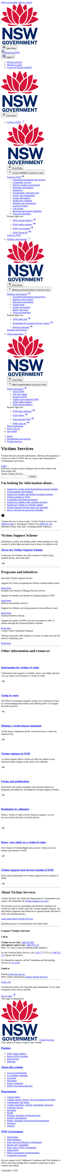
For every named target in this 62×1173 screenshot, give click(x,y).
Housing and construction (24, 203)
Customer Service (15, 1107)
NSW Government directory (20, 1086)
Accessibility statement (17, 1075)
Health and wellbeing (22, 200)
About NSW (18, 391)
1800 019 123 (46, 524)
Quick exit (6, 982)
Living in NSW (16, 177)
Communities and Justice (18, 1102)
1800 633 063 (7, 524)
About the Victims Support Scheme (22, 549)
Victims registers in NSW (15, 753)
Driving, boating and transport (26, 185)
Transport (11, 1123)
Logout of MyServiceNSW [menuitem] (19, 67)
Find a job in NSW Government (21, 1147)
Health (10, 1113)
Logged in (10, 57)
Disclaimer (12, 1080)
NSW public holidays (22, 402)
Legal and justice (20, 206)
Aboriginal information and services (29, 180)
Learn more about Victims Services (17, 919)
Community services (22, 182)
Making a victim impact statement (21, 725)
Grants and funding (21, 198)
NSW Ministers (14, 1139)
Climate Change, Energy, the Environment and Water (31, 1099)
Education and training (23, 187)
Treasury (11, 1126)
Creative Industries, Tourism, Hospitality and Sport (30, 1105)
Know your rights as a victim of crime (23, 842)
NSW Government (12, 1131)
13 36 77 (38, 952)
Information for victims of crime (20, 667)
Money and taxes (20, 310)
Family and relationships (24, 195)
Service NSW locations (17, 1056)
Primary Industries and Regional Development (28, 1120)
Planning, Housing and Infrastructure (24, 1115)
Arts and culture (20, 394)
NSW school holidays (23, 404)
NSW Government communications (23, 1153)
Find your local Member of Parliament (24, 1142)
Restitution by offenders (15, 809)
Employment (18, 304)
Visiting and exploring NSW (26, 399)
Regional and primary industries (27, 211)
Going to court (9, 695)
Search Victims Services (12, 473)
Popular (6, 1048)
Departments (8, 1091)
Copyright (11, 1078)
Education (11, 1110)
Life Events (18, 208)
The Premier (12, 1137)
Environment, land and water (26, 193)
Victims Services (46, 1040)
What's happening (17, 389)
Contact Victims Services (36, 977)
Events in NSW (20, 397)
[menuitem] (14, 62)
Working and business (18, 294)
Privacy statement (15, 1083)
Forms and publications (15, 781)
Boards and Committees (18, 1145)
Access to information (17, 1073)
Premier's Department (17, 1118)
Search (32, 477)
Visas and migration (22, 213)
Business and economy (23, 299)
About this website (12, 1067)
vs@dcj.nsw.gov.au (16, 974)
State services (13, 1059)
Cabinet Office (13, 1097)
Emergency (18, 190)
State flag (11, 1061)
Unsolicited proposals (17, 1155)
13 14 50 (15, 963)
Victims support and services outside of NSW (27, 869)
